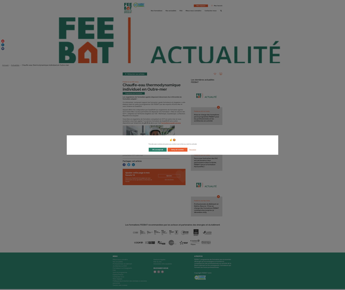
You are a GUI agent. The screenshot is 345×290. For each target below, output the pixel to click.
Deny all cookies (177, 150)
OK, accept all (157, 150)
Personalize (192, 149)
